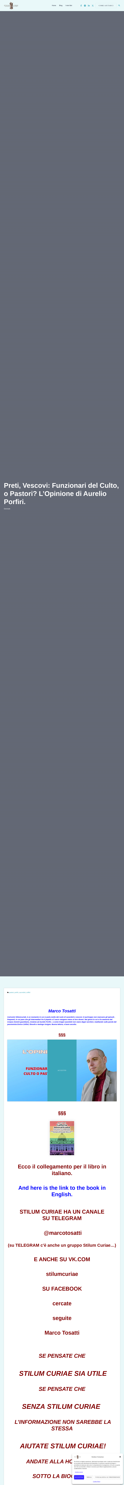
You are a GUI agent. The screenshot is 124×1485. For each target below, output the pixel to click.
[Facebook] (81, 6)
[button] (120, 1457)
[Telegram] (85, 6)
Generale (7, 509)
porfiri (16, 992)
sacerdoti (22, 992)
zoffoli (28, 992)
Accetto (62, 1070)
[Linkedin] (89, 6)
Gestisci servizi (79, 1472)
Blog (60, 5)
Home (54, 5)
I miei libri (68, 5)
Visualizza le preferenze (107, 1477)
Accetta (79, 1477)
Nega (89, 1477)
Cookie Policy (96, 1481)
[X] (93, 6)
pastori (11, 992)
